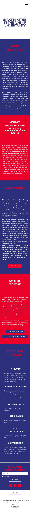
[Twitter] (15, 485)
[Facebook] (10, 485)
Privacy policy (15, 507)
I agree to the (6, 476)
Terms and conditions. (15, 476)
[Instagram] (19, 485)
